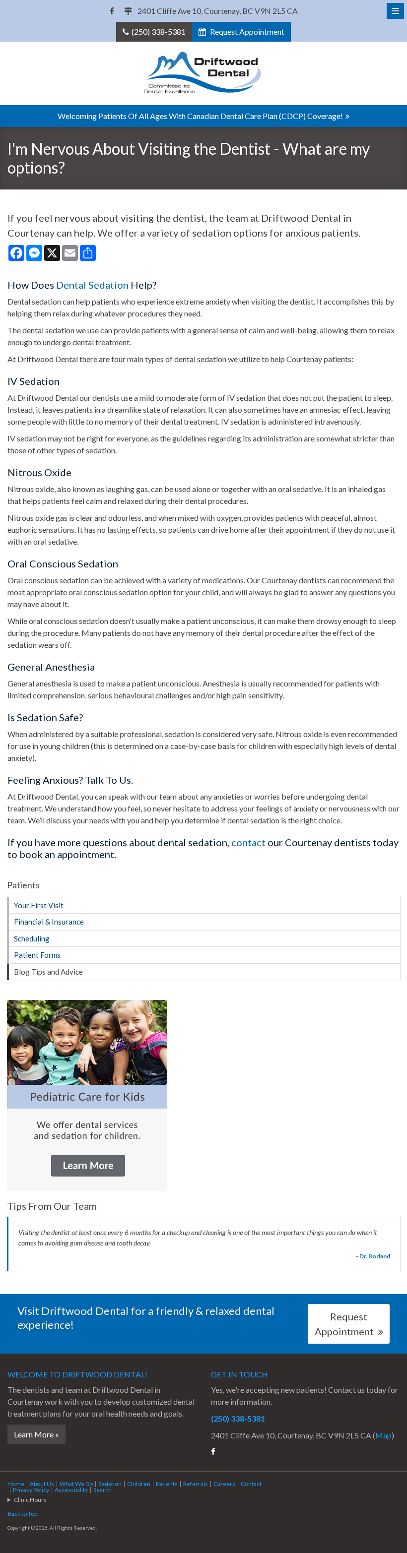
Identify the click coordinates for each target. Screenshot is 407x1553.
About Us (42, 1484)
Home (15, 1484)
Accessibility (71, 1489)
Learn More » (36, 1434)
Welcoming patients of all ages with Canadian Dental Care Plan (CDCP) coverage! (200, 116)
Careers (224, 1484)
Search (102, 1489)
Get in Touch (239, 1374)
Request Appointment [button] (246, 31)
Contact (251, 1484)
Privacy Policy (31, 1489)
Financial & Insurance (49, 921)
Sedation (110, 1484)
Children (138, 1484)
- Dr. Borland (373, 1256)
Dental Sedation (92, 285)
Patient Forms (37, 954)
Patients (167, 1484)
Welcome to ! (77, 1374)
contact (248, 842)
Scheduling (32, 938)
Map (383, 1435)
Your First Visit (39, 905)
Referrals (195, 1484)
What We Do (76, 1484)
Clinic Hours (30, 1499)
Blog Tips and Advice (48, 971)
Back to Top (22, 1513)
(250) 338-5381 (159, 31)
